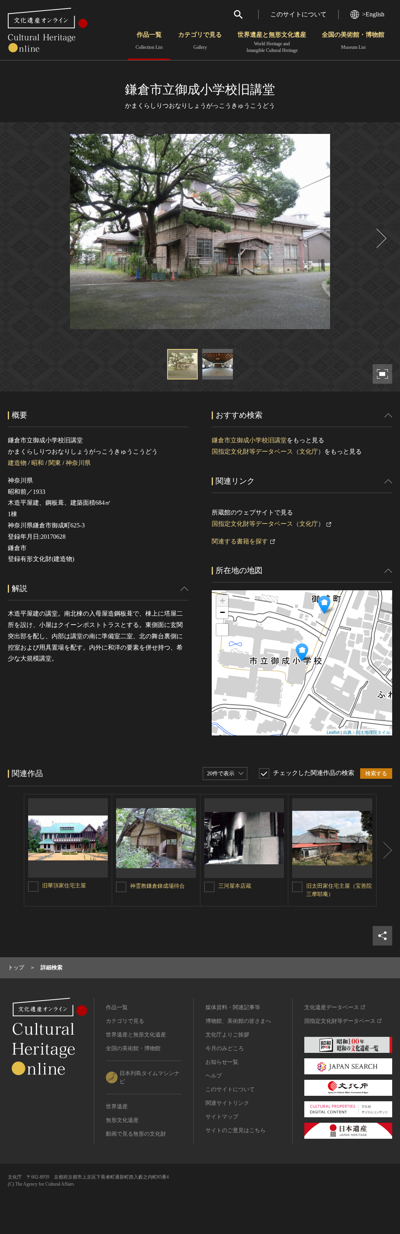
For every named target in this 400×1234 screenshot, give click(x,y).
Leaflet (333, 732)
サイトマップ (221, 1117)
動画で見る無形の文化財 (136, 1134)
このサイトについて (298, 14)
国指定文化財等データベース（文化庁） (268, 451)
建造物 (17, 462)
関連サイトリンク (227, 1103)
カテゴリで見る (200, 40)
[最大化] (222, 630)
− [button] (222, 612)
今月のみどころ (224, 1048)
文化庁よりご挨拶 (227, 1035)
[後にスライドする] (380, 238)
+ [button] (222, 600)
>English (373, 14)
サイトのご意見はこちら (235, 1130)
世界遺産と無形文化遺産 (272, 42)
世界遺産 (117, 1106)
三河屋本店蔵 (234, 886)
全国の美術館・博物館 (353, 40)
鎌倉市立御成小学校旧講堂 (249, 440)
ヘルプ (213, 1076)
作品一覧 (149, 40)
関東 (54, 462)
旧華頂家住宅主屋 (64, 886)
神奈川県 (78, 462)
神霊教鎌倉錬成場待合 (157, 886)
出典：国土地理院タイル (366, 732)
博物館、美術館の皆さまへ (238, 1021)
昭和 (37, 462)
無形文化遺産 (122, 1120)
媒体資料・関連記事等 (232, 1007)
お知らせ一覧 (221, 1062)
